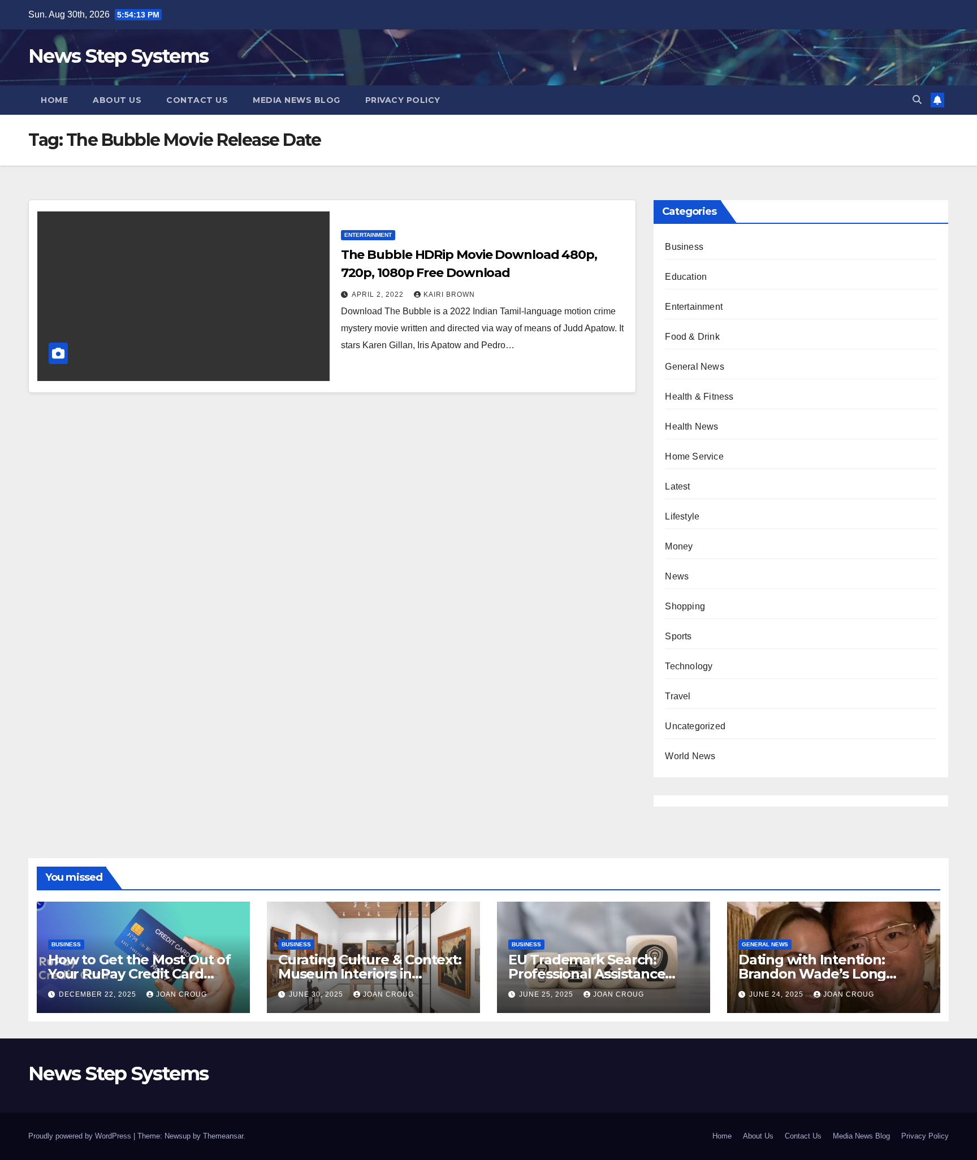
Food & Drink (692, 336)
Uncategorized (695, 726)
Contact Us (197, 100)
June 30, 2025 (317, 994)
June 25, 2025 (547, 994)
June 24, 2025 (777, 994)
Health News (691, 426)
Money (679, 546)
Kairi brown (449, 294)
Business (684, 247)
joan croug (181, 994)
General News (694, 366)
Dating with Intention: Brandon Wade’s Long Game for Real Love (812, 973)
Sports (678, 636)
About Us (117, 100)
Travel (677, 696)
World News (690, 756)
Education (686, 277)
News (677, 576)
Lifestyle (682, 516)
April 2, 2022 (379, 294)
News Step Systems (118, 56)
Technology (688, 666)
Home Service (694, 456)
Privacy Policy (402, 100)
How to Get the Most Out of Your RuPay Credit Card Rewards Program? (139, 973)
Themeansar (223, 1136)
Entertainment (368, 235)
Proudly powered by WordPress (80, 1136)
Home (54, 100)
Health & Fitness (699, 396)
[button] (917, 100)
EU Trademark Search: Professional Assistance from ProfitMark (586, 973)
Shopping (685, 606)
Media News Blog (296, 100)
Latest (677, 486)
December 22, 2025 (99, 994)
